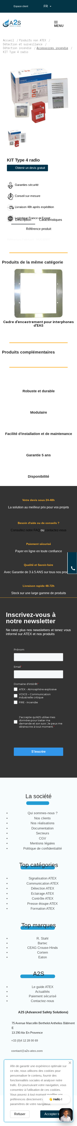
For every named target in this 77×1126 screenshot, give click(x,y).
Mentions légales (42, 843)
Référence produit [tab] (38, 229)
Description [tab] (23, 219)
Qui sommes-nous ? (42, 813)
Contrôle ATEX (42, 898)
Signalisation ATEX (42, 878)
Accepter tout (53, 1114)
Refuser (19, 1114)
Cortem (42, 952)
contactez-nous (55, 530)
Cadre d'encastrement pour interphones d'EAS (38, 324)
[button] (6, 298)
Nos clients (42, 818)
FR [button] (48, 6)
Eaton (42, 957)
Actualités (42, 992)
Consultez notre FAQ (25, 530)
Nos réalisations (42, 823)
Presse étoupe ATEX (42, 904)
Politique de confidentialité (42, 848)
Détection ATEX (42, 888)
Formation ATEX (42, 908)
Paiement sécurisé (42, 996)
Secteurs (42, 833)
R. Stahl (42, 938)
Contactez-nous (42, 1001)
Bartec (42, 943)
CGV (42, 838)
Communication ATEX (42, 883)
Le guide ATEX (42, 987)
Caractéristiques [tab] (50, 219)
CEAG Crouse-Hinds (42, 948)
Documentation (42, 828)
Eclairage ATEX (42, 893)
